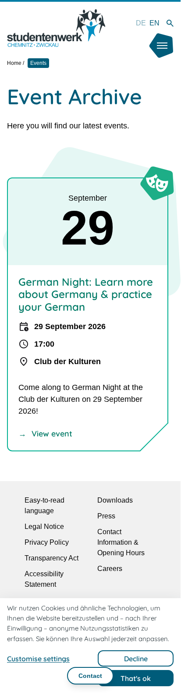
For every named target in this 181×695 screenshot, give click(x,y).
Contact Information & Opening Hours (121, 542)
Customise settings (38, 658)
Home (14, 63)
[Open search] (170, 23)
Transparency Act (51, 558)
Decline (136, 658)
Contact (90, 675)
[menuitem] (141, 23)
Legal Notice (44, 526)
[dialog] (90, 645)
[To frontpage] (56, 28)
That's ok (136, 678)
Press (106, 516)
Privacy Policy (47, 542)
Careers (109, 568)
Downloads (115, 500)
